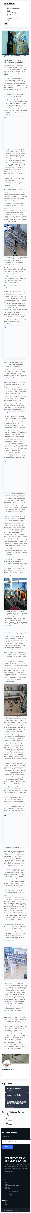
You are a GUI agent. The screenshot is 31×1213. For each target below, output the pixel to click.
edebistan (9, 3)
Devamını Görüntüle (10, 1171)
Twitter (10, 1120)
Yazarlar (9, 16)
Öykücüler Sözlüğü (13, 1191)
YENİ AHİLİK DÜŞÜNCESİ (14, 1088)
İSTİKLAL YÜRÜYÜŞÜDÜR (14, 1095)
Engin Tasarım (14, 1210)
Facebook (10, 1116)
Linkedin (10, 1124)
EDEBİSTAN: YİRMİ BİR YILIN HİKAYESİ (15, 1159)
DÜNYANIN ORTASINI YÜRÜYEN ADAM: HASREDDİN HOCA (16, 1103)
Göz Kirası (7, 1188)
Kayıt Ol (7, 1147)
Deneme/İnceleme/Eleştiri (13, 8)
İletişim (10, 1196)
